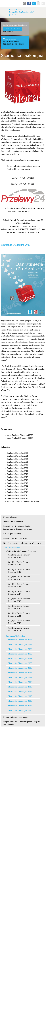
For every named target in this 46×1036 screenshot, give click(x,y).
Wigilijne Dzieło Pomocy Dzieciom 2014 (19, 592)
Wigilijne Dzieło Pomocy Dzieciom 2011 (19, 614)
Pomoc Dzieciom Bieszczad (15, 538)
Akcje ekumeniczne (11, 548)
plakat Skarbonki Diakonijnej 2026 (20, 435)
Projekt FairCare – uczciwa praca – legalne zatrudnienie (21, 722)
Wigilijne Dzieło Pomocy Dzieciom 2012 (19, 607)
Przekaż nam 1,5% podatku (12, 29)
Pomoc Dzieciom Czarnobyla (15, 717)
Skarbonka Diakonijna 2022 (17, 462)
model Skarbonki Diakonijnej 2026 (20, 438)
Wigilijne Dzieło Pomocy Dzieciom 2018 (19, 563)
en (39, 3)
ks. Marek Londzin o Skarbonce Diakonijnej (23, 501)
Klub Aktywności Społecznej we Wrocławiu (22, 543)
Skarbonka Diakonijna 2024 (17, 456)
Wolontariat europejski (13, 521)
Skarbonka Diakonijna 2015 (17, 483)
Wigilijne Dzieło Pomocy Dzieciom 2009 (19, 629)
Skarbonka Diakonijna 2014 (17, 486)
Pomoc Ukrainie (10, 517)
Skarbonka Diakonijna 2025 (17, 453)
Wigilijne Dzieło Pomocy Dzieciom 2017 (19, 570)
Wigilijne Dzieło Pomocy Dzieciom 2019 (19, 556)
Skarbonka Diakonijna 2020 (17, 468)
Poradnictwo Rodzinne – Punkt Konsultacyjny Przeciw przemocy (17, 527)
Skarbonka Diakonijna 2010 (17, 498)
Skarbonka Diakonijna (15, 636)
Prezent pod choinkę (12, 533)
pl (34, 3)
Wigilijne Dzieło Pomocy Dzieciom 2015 (19, 585)
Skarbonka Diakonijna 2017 (17, 477)
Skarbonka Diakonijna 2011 (17, 495)
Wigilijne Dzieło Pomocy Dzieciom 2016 (19, 578)
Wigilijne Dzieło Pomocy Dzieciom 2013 (19, 599)
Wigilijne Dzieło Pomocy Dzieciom (21, 551)
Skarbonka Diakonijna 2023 (17, 459)
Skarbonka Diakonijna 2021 (17, 465)
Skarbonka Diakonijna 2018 (17, 474)
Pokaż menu (2, 3)
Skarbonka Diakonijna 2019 (17, 471)
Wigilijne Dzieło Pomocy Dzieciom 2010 (19, 621)
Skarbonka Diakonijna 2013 (17, 489)
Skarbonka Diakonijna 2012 (17, 492)
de (43, 3)
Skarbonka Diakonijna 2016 (17, 480)
